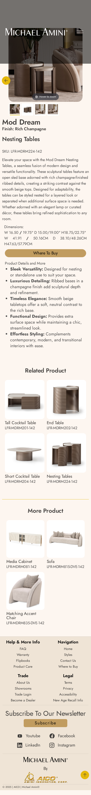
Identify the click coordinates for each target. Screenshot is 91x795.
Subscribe (45, 723)
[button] (80, 31)
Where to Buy (45, 253)
